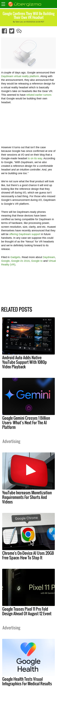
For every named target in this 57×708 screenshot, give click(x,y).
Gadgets (15, 257)
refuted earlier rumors (38, 94)
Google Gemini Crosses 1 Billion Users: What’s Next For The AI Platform (26, 422)
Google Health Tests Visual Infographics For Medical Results (27, 681)
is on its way (35, 158)
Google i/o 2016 (20, 260)
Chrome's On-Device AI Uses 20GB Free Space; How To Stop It (28, 555)
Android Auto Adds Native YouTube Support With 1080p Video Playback (24, 362)
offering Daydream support (24, 234)
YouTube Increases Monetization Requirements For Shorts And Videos (27, 497)
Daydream (49, 257)
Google (5, 260)
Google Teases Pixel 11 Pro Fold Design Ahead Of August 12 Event (26, 611)
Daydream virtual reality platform (20, 76)
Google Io (37, 260)
